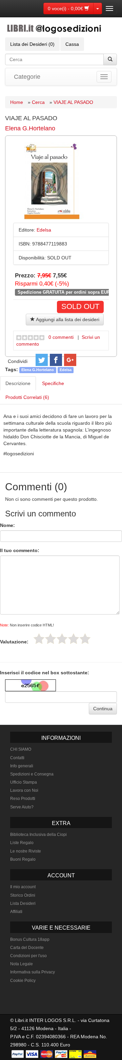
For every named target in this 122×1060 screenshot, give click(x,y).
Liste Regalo (22, 842)
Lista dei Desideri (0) (32, 44)
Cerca (38, 102)
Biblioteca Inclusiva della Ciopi (38, 834)
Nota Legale (21, 964)
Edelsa (66, 370)
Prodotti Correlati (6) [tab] (27, 397)
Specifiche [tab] (53, 383)
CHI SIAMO (20, 749)
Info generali (21, 766)
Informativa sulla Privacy (32, 972)
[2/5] (50, 638)
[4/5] (73, 638)
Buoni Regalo (23, 859)
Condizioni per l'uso (28, 955)
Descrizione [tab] (17, 383)
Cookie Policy (23, 980)
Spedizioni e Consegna (32, 774)
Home (16, 102)
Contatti (17, 757)
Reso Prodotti (22, 798)
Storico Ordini (22, 895)
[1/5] (39, 638)
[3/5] (62, 638)
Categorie (27, 76)
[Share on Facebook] (56, 360)
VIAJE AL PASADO (73, 102)
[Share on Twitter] (42, 360)
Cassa (72, 44)
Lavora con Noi (24, 790)
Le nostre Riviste (25, 851)
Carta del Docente (27, 947)
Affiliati (16, 911)
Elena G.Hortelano (30, 128)
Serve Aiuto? (22, 807)
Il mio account (23, 886)
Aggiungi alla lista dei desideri (67, 319)
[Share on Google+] (70, 360)
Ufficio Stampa (23, 782)
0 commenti (61, 337)
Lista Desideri (23, 903)
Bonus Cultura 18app (29, 939)
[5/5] (85, 638)
